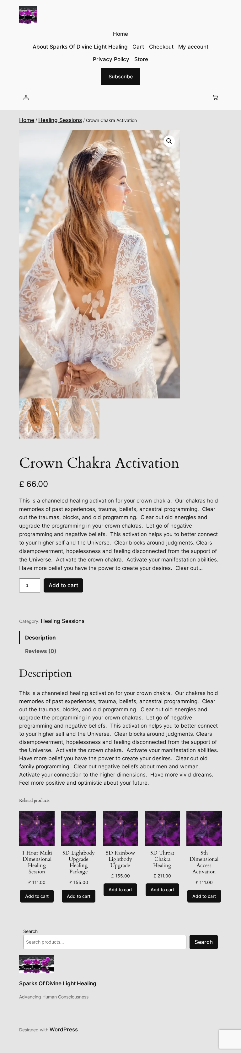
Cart (138, 47)
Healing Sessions (60, 120)
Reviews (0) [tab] (40, 651)
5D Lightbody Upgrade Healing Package (78, 862)
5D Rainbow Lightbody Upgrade (120, 859)
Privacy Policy (111, 59)
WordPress (64, 1029)
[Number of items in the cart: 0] (215, 97)
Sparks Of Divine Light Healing (57, 983)
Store (141, 59)
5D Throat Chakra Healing (162, 859)
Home (26, 120)
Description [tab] (40, 637)
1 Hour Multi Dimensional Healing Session (37, 862)
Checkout (161, 47)
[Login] (25, 97)
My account (193, 47)
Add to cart (63, 585)
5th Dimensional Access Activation (204, 862)
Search (30, 931)
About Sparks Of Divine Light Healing (80, 47)
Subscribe (121, 76)
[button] (169, 141)
